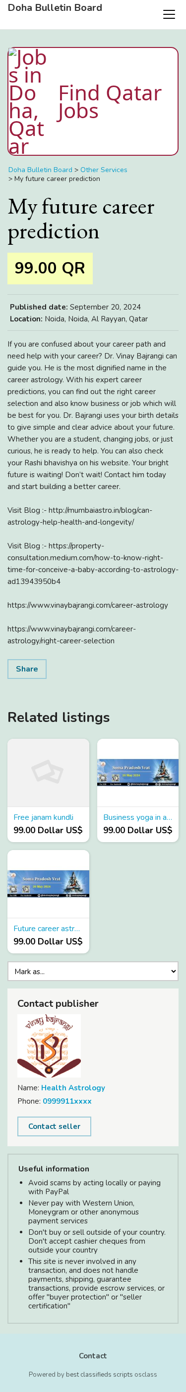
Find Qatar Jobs (110, 101)
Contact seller (54, 1126)
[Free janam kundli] (48, 773)
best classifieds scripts (99, 1374)
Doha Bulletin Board (54, 7)
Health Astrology (73, 1088)
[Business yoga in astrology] (138, 773)
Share (27, 669)
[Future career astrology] (48, 884)
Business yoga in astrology (138, 817)
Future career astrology (48, 928)
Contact (93, 1356)
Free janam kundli (43, 817)
